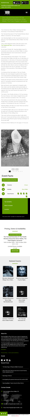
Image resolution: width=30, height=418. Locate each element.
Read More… (4, 349)
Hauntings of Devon (7, 375)
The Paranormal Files (6, 45)
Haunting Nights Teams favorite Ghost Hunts (13, 383)
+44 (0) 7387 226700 (8, 400)
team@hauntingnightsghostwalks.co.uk (12, 403)
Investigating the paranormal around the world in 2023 (15, 379)
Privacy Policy (4, 352)
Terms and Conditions (13, 352)
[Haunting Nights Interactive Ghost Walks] (7, 12)
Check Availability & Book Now (10, 180)
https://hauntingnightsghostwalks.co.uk (12, 407)
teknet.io (17, 415)
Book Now (15, 251)
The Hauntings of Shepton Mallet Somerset (13, 366)
